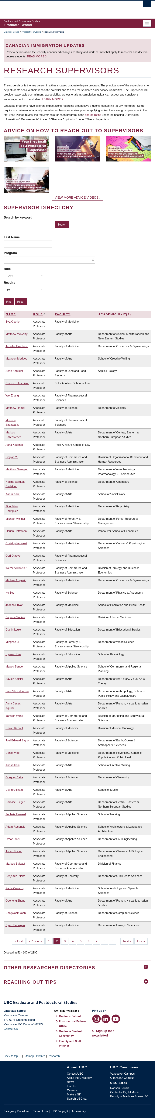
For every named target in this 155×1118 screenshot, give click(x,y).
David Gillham (14, 789)
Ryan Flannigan (15, 925)
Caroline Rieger (15, 802)
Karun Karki (12, 494)
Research (54, 1056)
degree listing (93, 114)
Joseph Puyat (13, 604)
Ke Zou (9, 592)
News (70, 1082)
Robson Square (119, 1088)
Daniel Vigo (12, 752)
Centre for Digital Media (124, 1092)
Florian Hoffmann (16, 531)
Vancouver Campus (122, 1073)
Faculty (63, 314)
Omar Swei (12, 839)
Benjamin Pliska (15, 875)
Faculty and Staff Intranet (70, 1043)
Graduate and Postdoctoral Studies (77, 1003)
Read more (36, 56)
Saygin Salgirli (14, 678)
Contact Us (11, 1028)
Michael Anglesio (15, 580)
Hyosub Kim (13, 654)
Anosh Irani (12, 765)
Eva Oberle (12, 321)
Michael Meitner (15, 518)
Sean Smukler (14, 370)
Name (11, 314)
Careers (72, 1090)
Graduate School (11, 32)
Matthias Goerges (16, 469)
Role (7, 268)
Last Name (12, 237)
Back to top (11, 1056)
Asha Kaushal (14, 444)
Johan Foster (13, 851)
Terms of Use (40, 1111)
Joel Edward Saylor (17, 740)
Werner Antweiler (15, 568)
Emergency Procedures (16, 1111)
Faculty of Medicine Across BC (129, 1096)
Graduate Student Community (70, 1033)
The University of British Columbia (66, 8)
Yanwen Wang (14, 715)
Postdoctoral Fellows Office (72, 1023)
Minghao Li (12, 641)
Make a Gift (74, 1094)
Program (10, 253)
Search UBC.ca (76, 1098)
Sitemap (29, 1056)
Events (71, 1086)
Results (9, 282)
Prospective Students (31, 32)
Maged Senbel (14, 666)
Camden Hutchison (17, 383)
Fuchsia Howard (15, 814)
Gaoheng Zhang (15, 900)
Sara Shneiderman (17, 691)
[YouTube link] (116, 1019)
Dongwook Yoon (15, 912)
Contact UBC (75, 1073)
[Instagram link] (96, 1019)
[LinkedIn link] (106, 1019)
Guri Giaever (13, 555)
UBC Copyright (60, 1111)
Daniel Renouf (14, 728)
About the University (79, 1077)
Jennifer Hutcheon (16, 346)
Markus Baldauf (15, 863)
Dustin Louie (13, 629)
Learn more (51, 99)
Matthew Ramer (15, 407)
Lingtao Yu (11, 457)
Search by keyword (18, 217)
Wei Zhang (12, 395)
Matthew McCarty (16, 333)
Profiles (40, 1056)
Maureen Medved (16, 358)
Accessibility (79, 1111)
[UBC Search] (147, 5)
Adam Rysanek (15, 826)
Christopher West (16, 543)
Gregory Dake (14, 777)
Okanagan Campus (122, 1077)
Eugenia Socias (15, 617)
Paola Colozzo (14, 888)
